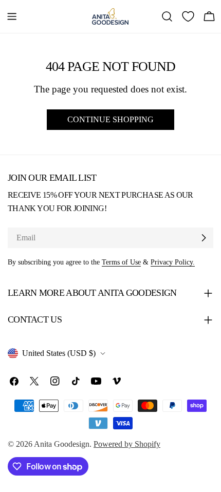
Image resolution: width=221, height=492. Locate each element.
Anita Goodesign (61, 444)
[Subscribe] (203, 238)
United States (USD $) (59, 353)
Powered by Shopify (127, 444)
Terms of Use (121, 262)
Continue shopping (110, 119)
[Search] (167, 16)
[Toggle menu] (12, 16)
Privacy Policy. (173, 262)
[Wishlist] (188, 16)
